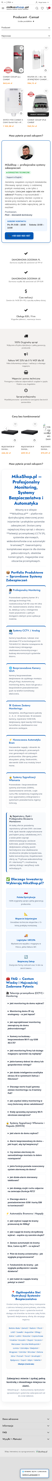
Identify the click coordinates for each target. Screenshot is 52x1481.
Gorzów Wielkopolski (31, 1344)
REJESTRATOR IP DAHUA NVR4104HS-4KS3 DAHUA (9, 447)
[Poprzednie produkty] (6, 428)
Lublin (18, 1336)
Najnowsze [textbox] (6, 35)
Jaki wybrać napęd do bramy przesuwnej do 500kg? (23, 1223)
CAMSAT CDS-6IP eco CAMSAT (11, 78)
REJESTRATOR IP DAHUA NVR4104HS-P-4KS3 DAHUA (29, 447)
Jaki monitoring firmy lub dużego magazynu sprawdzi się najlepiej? (25, 1052)
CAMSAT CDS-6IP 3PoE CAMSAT (37, 121)
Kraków (13, 1340)
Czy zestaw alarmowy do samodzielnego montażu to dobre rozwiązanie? (25, 1155)
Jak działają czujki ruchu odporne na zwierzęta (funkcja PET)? (25, 1190)
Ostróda (22, 1352)
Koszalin (22, 1340)
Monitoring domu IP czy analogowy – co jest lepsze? (21, 1013)
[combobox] (26, 28)
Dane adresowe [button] (10, 1419)
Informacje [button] (8, 1425)
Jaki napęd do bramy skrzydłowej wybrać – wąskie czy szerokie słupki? (26, 1233)
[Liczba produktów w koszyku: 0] (47, 8)
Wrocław (31, 1352)
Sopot (23, 1360)
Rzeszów (26, 1336)
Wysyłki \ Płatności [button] (12, 1439)
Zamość (24, 1328)
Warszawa (15, 1344)
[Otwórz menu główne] (3, 8)
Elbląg (37, 1332)
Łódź (13, 1332)
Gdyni (30, 1360)
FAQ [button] (5, 1432)
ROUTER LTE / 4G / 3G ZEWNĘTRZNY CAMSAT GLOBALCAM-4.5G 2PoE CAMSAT (37, 78)
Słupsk (30, 1340)
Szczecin (38, 1340)
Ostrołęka (24, 1348)
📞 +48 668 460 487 (19, 235)
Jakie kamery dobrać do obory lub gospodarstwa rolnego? (26, 1063)
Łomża (16, 1348)
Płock (39, 1328)
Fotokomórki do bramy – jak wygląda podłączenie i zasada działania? (23, 1268)
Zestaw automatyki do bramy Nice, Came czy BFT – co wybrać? (24, 1244)
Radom (33, 1328)
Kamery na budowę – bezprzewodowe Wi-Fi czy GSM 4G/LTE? (23, 1039)
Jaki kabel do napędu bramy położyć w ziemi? (23, 1281)
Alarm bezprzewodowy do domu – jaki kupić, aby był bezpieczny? (26, 1143)
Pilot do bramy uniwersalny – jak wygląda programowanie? (25, 1255)
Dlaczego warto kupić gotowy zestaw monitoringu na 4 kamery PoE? (24, 1090)
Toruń (27, 1356)
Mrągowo (13, 1352)
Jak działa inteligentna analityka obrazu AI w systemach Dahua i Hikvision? (25, 1075)
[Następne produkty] (45, 428)
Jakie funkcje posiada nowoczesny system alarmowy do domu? (26, 1168)
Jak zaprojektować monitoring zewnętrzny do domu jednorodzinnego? (24, 1025)
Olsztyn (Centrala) (26, 1364)
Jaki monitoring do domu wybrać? (27, 1003)
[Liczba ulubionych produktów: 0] (42, 8)
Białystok (34, 1348)
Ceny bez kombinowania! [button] (26, 416)
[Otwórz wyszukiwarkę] (37, 8)
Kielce (11, 1336)
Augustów (29, 1332)
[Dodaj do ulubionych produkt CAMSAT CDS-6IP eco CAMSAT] (21, 48)
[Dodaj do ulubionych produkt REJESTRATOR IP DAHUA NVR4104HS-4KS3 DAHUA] (15, 424)
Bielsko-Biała (14, 1328)
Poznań (20, 1356)
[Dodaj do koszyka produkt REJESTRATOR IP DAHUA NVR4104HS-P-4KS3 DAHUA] (34, 440)
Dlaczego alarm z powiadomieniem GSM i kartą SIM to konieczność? (25, 1202)
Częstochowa (37, 1336)
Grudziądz (35, 1356)
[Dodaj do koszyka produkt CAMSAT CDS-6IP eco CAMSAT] (21, 70)
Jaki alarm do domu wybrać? (24, 1133)
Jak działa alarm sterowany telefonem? (22, 1179)
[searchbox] (26, 28)
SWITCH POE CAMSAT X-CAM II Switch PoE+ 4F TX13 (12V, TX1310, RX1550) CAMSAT (13, 121)
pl (2, 2)
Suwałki (20, 1332)
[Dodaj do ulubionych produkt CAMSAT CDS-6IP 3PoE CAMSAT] (46, 91)
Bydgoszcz (14, 1360)
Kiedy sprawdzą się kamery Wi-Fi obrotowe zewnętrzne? (25, 1113)
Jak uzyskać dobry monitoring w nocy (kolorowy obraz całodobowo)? (26, 1102)
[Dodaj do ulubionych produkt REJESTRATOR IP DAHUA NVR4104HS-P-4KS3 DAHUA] (35, 424)
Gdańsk (37, 1360)
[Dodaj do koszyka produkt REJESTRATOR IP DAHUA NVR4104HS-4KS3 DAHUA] (15, 440)
